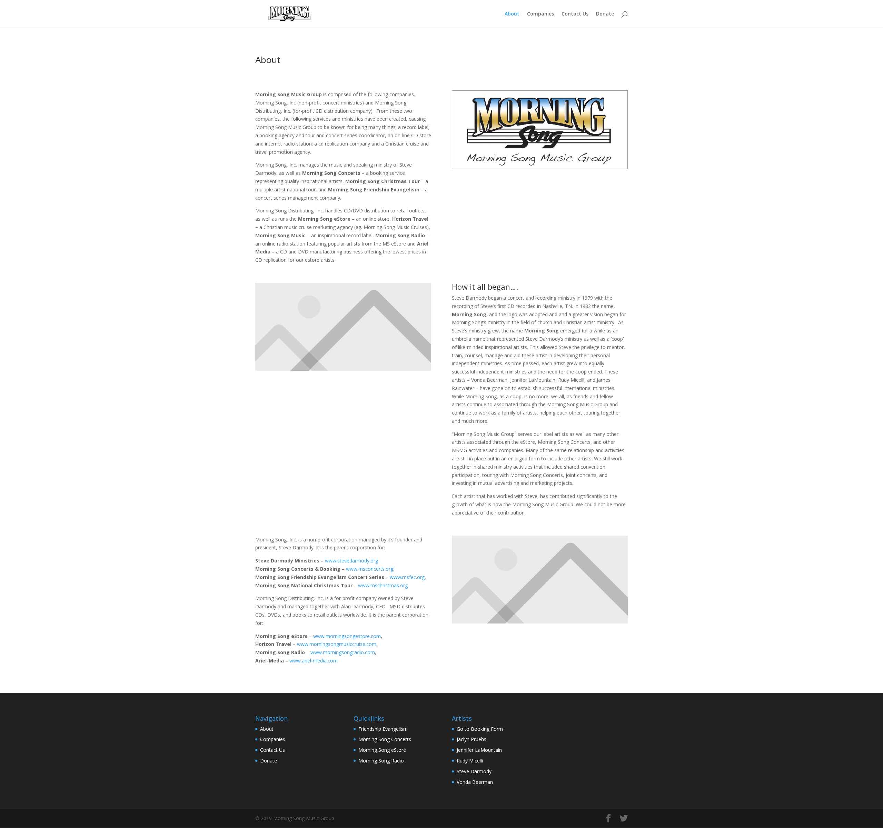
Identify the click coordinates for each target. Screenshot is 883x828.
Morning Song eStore (382, 750)
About (512, 14)
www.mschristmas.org (383, 585)
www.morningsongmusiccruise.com (336, 644)
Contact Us (575, 14)
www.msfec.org (407, 577)
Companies (540, 14)
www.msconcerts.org (369, 569)
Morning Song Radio (381, 760)
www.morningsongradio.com (342, 652)
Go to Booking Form (480, 729)
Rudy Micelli (470, 760)
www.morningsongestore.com (347, 636)
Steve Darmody (474, 771)
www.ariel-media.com (313, 660)
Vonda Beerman (475, 782)
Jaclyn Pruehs (471, 739)
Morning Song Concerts (384, 739)
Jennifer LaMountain (479, 750)
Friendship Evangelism (383, 729)
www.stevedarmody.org (351, 560)
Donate (605, 14)
